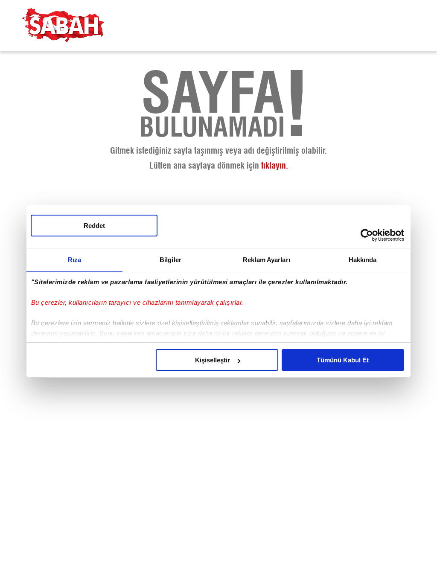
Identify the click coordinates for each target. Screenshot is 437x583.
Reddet (94, 225)
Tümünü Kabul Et (343, 360)
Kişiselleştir (212, 360)
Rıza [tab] (74, 259)
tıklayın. (274, 166)
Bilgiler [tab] (170, 259)
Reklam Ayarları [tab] (266, 259)
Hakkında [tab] (363, 259)
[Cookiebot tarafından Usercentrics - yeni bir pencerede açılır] (366, 235)
